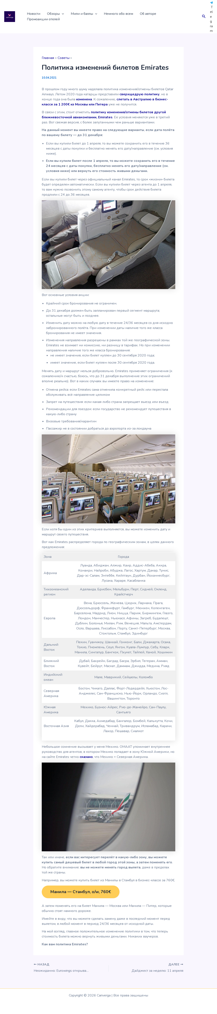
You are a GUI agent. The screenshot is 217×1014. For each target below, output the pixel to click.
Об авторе (148, 13)
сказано (86, 757)
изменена (84, 99)
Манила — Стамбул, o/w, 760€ (80, 892)
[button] (62, 14)
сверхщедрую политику (140, 94)
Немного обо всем (118, 13)
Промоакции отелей (43, 19)
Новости (33, 13)
